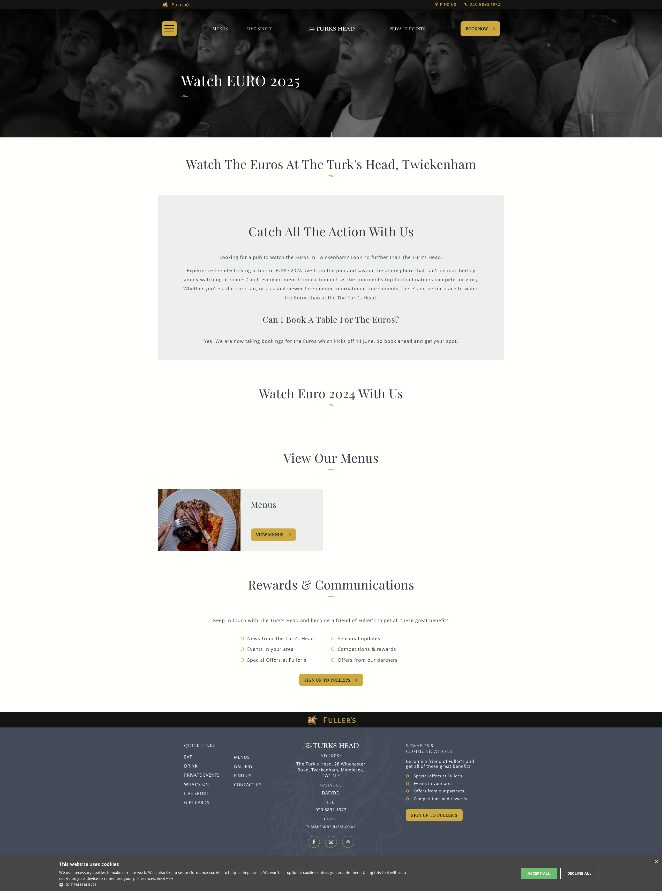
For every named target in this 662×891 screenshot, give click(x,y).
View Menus (270, 534)
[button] (235, 884)
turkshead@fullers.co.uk (331, 826)
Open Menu (169, 28)
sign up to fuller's (327, 680)
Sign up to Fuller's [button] (434, 815)
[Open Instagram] (331, 842)
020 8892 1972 (485, 4)
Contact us (248, 784)
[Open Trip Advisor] (348, 842)
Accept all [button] (539, 873)
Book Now (477, 28)
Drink (191, 766)
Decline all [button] (579, 873)
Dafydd (331, 793)
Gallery (243, 766)
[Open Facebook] (314, 842)
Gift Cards (196, 802)
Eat (188, 757)
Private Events (407, 28)
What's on (196, 784)
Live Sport (259, 28)
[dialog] (331, 873)
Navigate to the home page (331, 28)
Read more (165, 879)
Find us (448, 4)
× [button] (656, 862)
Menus (220, 28)
